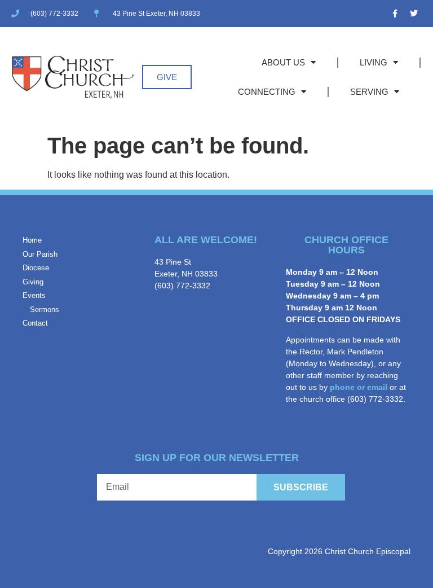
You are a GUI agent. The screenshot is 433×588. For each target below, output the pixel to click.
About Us (283, 62)
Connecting (266, 91)
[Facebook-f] (395, 13)
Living (373, 62)
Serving (369, 91)
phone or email (358, 387)
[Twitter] (414, 13)
